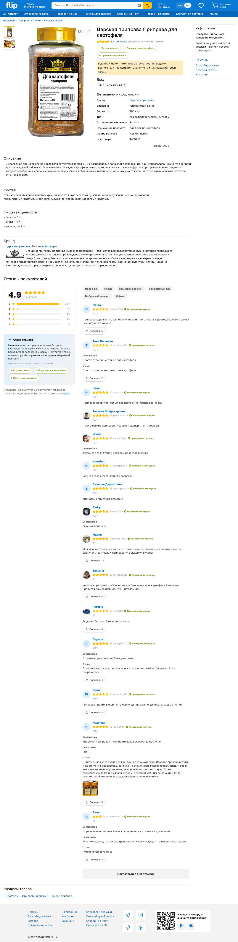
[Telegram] (128, 915)
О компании (69, 911)
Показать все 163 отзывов (136, 873)
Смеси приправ (53, 20)
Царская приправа (142, 100)
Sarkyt (97, 507)
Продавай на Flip (66, 13)
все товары (49, 246)
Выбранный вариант (97, 296)
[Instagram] (140, 915)
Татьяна (98, 570)
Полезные (91, 288)
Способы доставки (207, 65)
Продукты (9, 20)
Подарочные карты (157, 13)
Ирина (97, 434)
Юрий (96, 690)
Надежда (99, 722)
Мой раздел (164, 7)
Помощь (33, 911)
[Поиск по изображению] (139, 5)
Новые (108, 288)
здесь (101, 71)
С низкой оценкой (160, 288)
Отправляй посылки (36, 13)
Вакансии (68, 920)
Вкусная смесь (110, 48)
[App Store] (191, 926)
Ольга (97, 305)
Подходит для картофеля (140, 48)
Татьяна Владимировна (109, 411)
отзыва (121, 41)
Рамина (98, 606)
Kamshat (99, 461)
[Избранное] (201, 5)
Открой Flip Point (128, 13)
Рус (188, 5)
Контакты (202, 74)
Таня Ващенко (103, 341)
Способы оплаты (206, 69)
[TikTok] (128, 927)
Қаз (180, 5)
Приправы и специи (29, 20)
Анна (96, 812)
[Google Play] (181, 926)
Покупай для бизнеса (97, 13)
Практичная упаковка (114, 55)
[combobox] (97, 5)
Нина (96, 388)
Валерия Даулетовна (107, 484)
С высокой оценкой (130, 288)
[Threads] (140, 927)
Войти (161, 4)
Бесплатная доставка (190, 13)
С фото (120, 296)
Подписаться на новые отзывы (146, 41)
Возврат (33, 920)
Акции (214, 13)
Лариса (98, 639)
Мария (97, 534)
